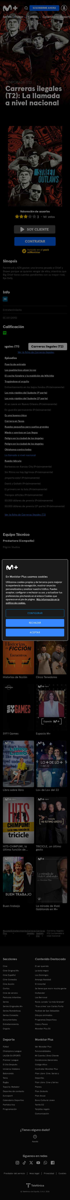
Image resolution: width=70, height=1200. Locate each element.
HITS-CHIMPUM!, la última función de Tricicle (15, 848)
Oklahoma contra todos (18, 449)
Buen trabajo (11, 906)
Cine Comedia (10, 979)
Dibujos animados (43, 1015)
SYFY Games (10, 733)
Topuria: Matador (11, 1087)
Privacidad (49, 1173)
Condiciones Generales (46, 1060)
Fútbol (33, 17)
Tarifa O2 (39, 1104)
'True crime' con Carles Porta (49, 1006)
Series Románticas (12, 1011)
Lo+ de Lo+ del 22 (47, 790)
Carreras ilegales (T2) (47, 346)
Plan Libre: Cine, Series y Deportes (47, 1075)
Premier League (10, 1060)
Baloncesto (8, 1073)
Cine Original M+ (11, 970)
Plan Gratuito (41, 1091)
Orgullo (6, 1028)
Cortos (6, 988)
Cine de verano (10, 993)
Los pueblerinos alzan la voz (20, 370)
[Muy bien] (34, 216)
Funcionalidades (43, 1051)
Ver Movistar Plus (43, 1046)
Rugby (6, 1082)
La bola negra (41, 970)
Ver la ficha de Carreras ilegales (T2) (25, 514)
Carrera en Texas (14, 421)
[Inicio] (10, 8)
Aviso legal (34, 1173)
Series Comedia (10, 1015)
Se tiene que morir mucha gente (50, 988)
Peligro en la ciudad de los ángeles (24, 438)
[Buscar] (26, 8)
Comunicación (42, 1113)
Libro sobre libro (13, 790)
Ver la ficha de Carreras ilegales (36, 352)
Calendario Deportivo (13, 1100)
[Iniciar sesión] (64, 8)
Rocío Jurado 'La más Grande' (49, 1002)
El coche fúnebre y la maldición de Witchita (29, 375)
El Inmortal (40, 984)
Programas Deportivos (46, 1019)
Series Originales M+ (13, 1006)
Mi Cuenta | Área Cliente (47, 1055)
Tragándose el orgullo (17, 381)
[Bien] (30, 216)
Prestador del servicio (14, 1173)
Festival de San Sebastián (47, 1011)
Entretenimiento (11, 1024)
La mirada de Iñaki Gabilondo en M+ (48, 907)
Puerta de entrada (15, 364)
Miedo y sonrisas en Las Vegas (21, 432)
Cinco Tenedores (46, 677)
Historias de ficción (15, 677)
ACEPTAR (35, 632)
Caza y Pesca (41, 1024)
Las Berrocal (41, 997)
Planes (38, 1087)
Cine (20, 17)
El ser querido (42, 966)
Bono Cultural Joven (45, 1100)
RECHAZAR (35, 622)
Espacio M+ (43, 733)
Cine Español (9, 975)
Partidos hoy (9, 1104)
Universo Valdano (11, 1069)
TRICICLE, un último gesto (48, 848)
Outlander (40, 993)
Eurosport (8, 1096)
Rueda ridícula (13, 460)
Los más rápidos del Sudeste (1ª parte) (26, 392)
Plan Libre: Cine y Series (46, 1082)
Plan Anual (40, 1096)
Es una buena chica (16, 415)
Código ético (41, 1064)
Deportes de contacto (13, 1091)
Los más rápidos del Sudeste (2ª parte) (26, 398)
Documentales (10, 1019)
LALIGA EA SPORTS (11, 1055)
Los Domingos (41, 975)
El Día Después (10, 1064)
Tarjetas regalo (42, 1109)
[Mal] (21, 216)
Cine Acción (8, 984)
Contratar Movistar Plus (46, 1069)
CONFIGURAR (35, 613)
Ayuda (35, 1141)
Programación (10, 1109)
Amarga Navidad (43, 979)
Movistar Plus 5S (42, 1028)
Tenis (5, 1078)
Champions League (12, 1051)
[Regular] (26, 216)
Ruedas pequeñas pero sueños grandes (27, 426)
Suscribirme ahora (44, 8)
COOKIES (62, 1173)
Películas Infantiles (12, 997)
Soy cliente (38, 229)
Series (7, 17)
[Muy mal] (17, 216)
